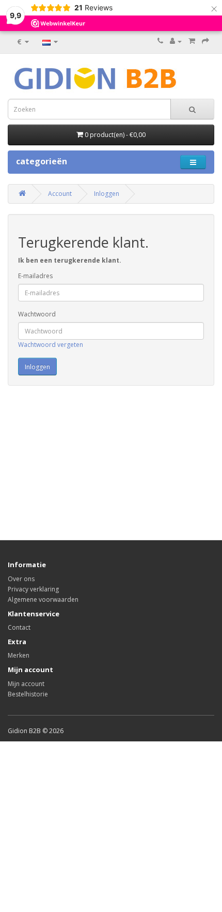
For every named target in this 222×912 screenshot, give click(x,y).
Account (60, 193)
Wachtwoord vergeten (50, 344)
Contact (19, 627)
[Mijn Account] (176, 41)
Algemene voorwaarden (43, 599)
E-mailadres (35, 275)
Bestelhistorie (28, 694)
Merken (18, 655)
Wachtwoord (37, 314)
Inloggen (106, 193)
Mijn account (26, 683)
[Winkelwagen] (191, 41)
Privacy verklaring (33, 589)
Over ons (21, 578)
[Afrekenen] (205, 41)
